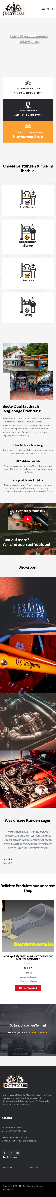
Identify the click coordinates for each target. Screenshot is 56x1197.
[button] (43, 9)
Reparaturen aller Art (27, 244)
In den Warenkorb (29, 988)
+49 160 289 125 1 (28, 115)
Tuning (27, 315)
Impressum (33, 1167)
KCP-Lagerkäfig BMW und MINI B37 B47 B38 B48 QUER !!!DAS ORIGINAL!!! (28, 958)
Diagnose (27, 280)
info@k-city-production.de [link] (23, 1140)
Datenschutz (8, 1167)
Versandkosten (30, 977)
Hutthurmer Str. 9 (28, 136)
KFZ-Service (27, 207)
